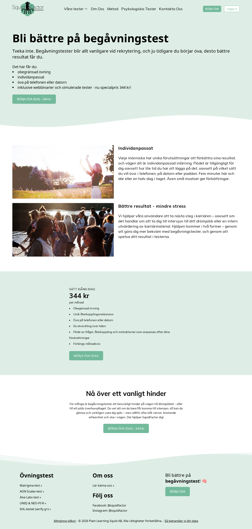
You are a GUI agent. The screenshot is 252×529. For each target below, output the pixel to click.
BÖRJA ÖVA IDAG (86, 356)
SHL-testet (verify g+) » (35, 509)
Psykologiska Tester (138, 8)
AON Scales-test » (32, 491)
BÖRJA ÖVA (212, 9)
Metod (112, 8)
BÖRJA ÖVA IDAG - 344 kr (34, 99)
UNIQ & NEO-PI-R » (33, 503)
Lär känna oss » (103, 485)
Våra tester (73, 8)
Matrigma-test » (31, 485)
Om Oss (97, 8)
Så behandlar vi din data (181, 521)
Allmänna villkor (65, 521)
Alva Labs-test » (30, 497)
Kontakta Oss (171, 8)
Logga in (232, 9)
